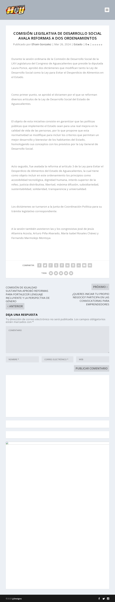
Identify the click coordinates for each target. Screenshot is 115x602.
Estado (78, 44)
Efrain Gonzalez (41, 44)
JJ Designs (17, 598)
